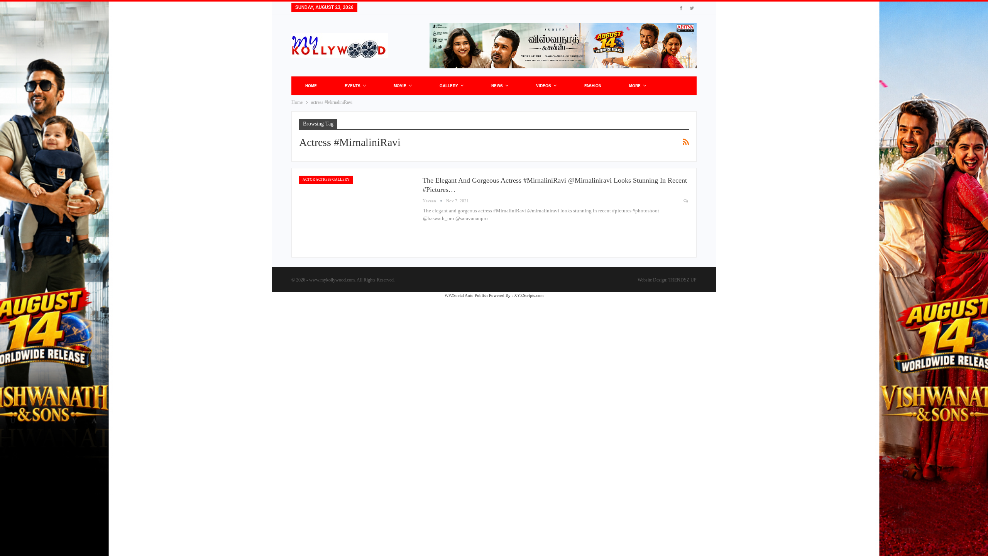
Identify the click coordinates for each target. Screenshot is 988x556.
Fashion (592, 85)
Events (352, 85)
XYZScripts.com (529, 295)
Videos (543, 85)
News (497, 85)
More (635, 85)
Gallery (449, 85)
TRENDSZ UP (682, 280)
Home (311, 85)
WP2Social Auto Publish (466, 295)
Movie (400, 85)
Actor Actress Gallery (326, 179)
